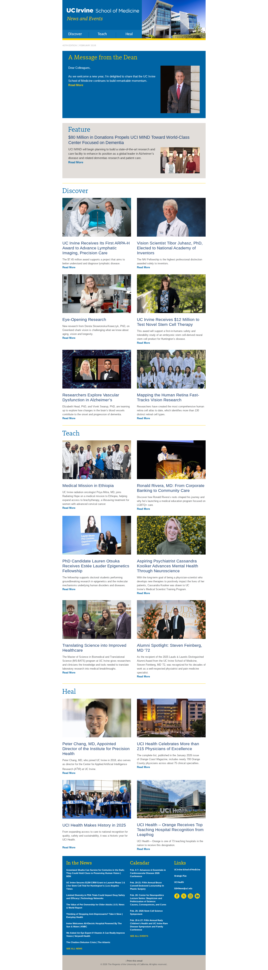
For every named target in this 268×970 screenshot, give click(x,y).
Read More (75, 85)
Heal (129, 34)
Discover (75, 34)
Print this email (134, 961)
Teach (102, 34)
